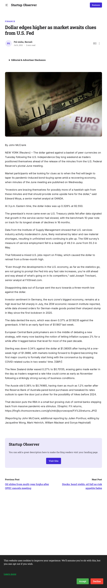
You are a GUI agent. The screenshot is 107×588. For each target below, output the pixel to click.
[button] (7, 5)
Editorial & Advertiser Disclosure (28, 59)
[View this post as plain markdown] (95, 43)
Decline (97, 581)
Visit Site (53, 460)
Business (96, 5)
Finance (10, 21)
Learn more (10, 574)
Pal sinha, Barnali (23, 41)
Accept (82, 581)
